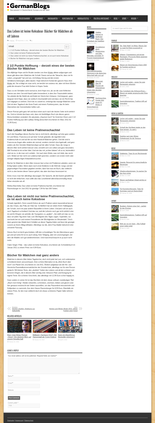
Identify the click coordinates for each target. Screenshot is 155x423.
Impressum (19, 420)
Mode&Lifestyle (83, 18)
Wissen (133, 18)
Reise (115, 18)
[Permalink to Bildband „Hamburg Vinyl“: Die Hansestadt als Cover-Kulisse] (45, 332)
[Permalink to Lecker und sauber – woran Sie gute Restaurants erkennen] (115, 88)
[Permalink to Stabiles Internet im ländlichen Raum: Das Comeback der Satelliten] (90, 38)
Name (10, 376)
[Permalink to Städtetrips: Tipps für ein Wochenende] (115, 159)
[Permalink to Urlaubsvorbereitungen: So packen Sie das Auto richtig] (115, 177)
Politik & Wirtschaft (101, 18)
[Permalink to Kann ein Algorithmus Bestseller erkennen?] (70, 332)
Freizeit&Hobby (24, 18)
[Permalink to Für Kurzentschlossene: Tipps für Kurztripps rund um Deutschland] (115, 194)
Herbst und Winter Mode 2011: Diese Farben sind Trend (63, 309)
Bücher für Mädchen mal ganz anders (24, 58)
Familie (11, 18)
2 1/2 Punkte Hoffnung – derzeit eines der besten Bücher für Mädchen (37, 50)
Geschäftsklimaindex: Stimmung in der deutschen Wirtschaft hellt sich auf (96, 73)
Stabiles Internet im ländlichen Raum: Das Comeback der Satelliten (95, 36)
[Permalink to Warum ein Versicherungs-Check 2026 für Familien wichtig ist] (115, 70)
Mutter (50, 72)
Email (10, 383)
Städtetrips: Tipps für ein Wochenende (133, 153)
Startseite (10, 420)
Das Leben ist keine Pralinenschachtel (25, 53)
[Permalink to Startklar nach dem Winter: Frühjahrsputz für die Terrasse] (115, 142)
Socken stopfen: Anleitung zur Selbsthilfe (23, 309)
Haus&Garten (53, 18)
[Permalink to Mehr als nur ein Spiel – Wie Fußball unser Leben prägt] (115, 229)
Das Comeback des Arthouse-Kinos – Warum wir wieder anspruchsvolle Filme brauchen (134, 93)
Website (11, 390)
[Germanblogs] (28, 9)
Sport (124, 18)
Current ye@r (13, 403)
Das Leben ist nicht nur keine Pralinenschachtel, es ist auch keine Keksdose (39, 56)
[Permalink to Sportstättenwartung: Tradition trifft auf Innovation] (115, 107)
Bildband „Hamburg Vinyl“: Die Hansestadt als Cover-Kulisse (45, 336)
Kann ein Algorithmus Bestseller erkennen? (66, 336)
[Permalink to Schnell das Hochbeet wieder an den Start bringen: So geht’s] (115, 133)
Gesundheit (39, 18)
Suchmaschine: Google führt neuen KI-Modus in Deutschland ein (96, 102)
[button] (66, 47)
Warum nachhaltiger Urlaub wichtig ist (133, 180)
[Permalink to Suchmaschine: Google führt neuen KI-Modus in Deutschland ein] (90, 104)
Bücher (12, 40)
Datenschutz (29, 420)
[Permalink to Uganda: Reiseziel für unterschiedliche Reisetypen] (115, 168)
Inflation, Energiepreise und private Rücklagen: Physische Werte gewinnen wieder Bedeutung (133, 57)
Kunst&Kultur (67, 18)
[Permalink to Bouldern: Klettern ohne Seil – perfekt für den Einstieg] (115, 212)
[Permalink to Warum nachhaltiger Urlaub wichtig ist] (115, 186)
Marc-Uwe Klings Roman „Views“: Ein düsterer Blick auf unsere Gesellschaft (19, 337)
